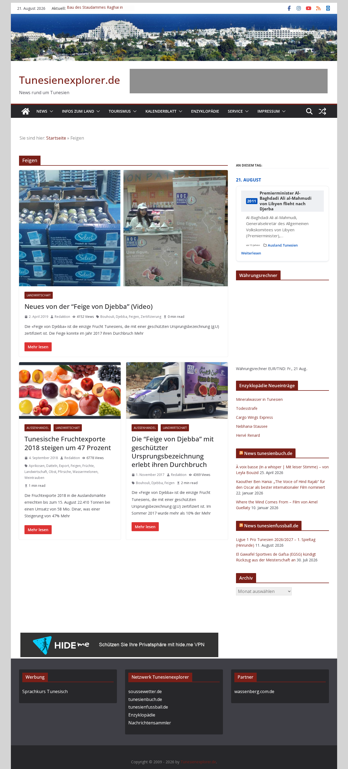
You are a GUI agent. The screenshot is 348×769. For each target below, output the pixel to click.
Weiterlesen (251, 253)
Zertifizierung (151, 316)
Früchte (88, 465)
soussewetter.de (145, 691)
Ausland (275, 245)
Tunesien (290, 245)
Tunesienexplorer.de (69, 80)
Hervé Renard (248, 435)
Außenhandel (38, 428)
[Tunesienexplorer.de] (25, 111)
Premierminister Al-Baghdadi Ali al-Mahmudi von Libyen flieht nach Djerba (286, 201)
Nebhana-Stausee (252, 426)
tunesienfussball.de (148, 707)
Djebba (121, 316)
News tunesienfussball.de (271, 526)
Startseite (56, 138)
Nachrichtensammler (149, 723)
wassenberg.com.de (254, 691)
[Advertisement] (229, 81)
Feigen (134, 316)
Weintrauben (34, 477)
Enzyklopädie (205, 111)
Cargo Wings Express (254, 417)
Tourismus (120, 111)
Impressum (268, 111)
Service (235, 111)
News (41, 111)
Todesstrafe (246, 408)
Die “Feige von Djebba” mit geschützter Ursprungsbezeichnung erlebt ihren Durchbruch (173, 451)
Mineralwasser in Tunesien (259, 399)
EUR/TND (276, 368)
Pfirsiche (64, 471)
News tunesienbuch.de (268, 453)
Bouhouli (107, 316)
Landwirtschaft (39, 295)
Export (64, 465)
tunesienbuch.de (145, 699)
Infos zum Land (78, 111)
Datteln (51, 465)
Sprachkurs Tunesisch (45, 691)
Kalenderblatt (160, 111)
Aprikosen (37, 465)
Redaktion (62, 316)
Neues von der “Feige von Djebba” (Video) (88, 306)
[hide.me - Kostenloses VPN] (119, 636)
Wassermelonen (85, 471)
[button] (50, 111)
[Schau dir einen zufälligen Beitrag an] (322, 111)
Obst (52, 471)
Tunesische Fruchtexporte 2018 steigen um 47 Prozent (67, 443)
